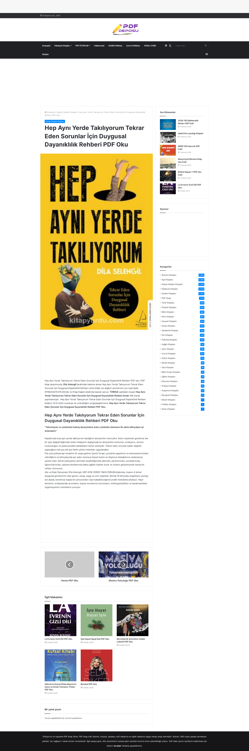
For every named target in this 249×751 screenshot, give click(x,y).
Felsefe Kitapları (169, 307)
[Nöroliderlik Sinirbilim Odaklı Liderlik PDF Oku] (132, 620)
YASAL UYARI (150, 45)
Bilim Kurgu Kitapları (171, 372)
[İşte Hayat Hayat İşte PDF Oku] (96, 620)
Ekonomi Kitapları (170, 381)
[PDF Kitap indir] (124, 30)
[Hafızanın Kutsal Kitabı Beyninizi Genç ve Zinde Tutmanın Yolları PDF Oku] (60, 665)
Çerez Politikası (133, 45)
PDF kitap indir (85, 736)
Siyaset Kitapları (169, 321)
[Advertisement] (124, 82)
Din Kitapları (167, 335)
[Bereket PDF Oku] (96, 665)
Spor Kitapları (168, 349)
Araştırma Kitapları (170, 390)
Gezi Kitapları (168, 367)
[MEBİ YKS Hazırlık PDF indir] (168, 150)
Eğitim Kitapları (168, 376)
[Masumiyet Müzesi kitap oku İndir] (168, 163)
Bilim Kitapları (168, 312)
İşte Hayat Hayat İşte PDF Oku (95, 639)
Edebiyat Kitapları (62, 45)
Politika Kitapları (169, 404)
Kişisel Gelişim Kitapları (67, 112)
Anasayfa (46, 45)
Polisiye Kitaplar (169, 386)
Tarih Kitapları (168, 303)
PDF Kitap (166, 298)
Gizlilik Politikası (115, 45)
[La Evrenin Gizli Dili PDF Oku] (60, 620)
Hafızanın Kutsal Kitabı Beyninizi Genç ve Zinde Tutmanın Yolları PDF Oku (60, 687)
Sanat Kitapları (168, 326)
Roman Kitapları (169, 275)
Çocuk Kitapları (169, 353)
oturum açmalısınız (73, 718)
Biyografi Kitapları (170, 395)
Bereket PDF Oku (89, 684)
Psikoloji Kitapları (169, 340)
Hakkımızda (99, 45)
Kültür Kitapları (168, 358)
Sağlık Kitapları (168, 344)
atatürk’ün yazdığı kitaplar (190, 133)
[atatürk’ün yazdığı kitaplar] (168, 137)
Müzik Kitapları (168, 363)
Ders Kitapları (168, 316)
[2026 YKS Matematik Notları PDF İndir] (168, 124)
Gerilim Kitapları (169, 293)
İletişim (45, 54)
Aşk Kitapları (167, 279)
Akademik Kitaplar (170, 330)
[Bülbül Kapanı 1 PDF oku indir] (168, 175)
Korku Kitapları (168, 409)
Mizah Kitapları (168, 400)
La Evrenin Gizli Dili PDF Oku (58, 639)
